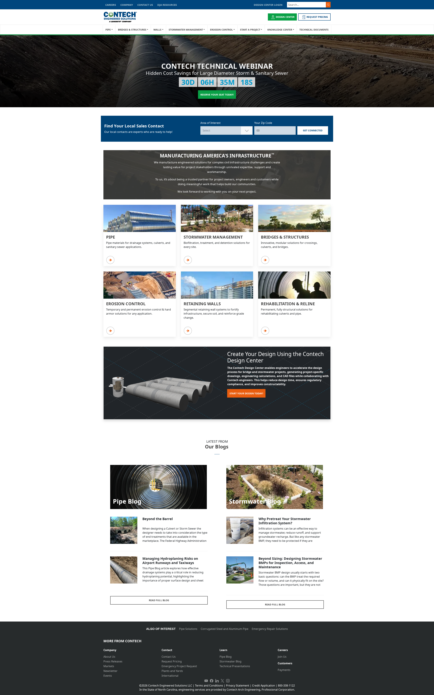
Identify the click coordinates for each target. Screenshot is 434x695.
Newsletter (110, 671)
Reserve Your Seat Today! (217, 94)
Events (107, 676)
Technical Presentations (235, 666)
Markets (108, 666)
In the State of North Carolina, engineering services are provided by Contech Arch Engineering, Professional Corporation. (217, 689)
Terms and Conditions (209, 685)
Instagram (228, 681)
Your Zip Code (263, 123)
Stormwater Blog (230, 661)
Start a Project (250, 29)
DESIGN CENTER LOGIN (268, 4)
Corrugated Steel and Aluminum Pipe (224, 629)
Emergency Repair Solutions (270, 629)
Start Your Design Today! (246, 393)
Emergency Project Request (179, 666)
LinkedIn (217, 681)
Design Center (285, 16)
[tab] (129, 649)
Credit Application (263, 685)
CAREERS (110, 4)
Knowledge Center (279, 29)
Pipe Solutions (188, 629)
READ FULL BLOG (159, 600)
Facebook (211, 681)
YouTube (206, 681)
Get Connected (313, 130)
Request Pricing (172, 661)
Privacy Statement (237, 685)
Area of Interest (210, 123)
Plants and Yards (172, 671)
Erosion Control (221, 29)
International (170, 676)
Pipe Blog (226, 657)
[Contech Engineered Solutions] (122, 17)
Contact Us (169, 657)
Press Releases (112, 661)
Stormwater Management (186, 29)
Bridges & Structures (132, 29)
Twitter (222, 681)
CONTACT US (145, 4)
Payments (284, 670)
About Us (109, 657)
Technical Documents (314, 29)
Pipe (108, 29)
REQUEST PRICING (317, 16)
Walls (157, 29)
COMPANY (126, 4)
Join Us (282, 657)
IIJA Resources (167, 4)
